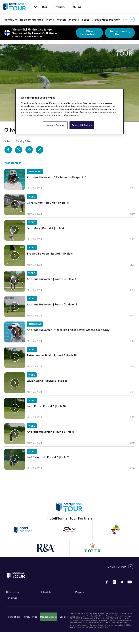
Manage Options (48, 616)
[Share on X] (18, 150)
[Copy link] (39, 150)
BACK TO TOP (117, 566)
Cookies (64, 616)
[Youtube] (129, 582)
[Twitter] (122, 582)
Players (74, 19)
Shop (44, 6)
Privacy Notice (30, 616)
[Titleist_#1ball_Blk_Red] (69, 530)
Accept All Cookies (82, 125)
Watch (61, 19)
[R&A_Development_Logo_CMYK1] (46, 548)
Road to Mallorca (31, 19)
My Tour (77, 6)
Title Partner (13, 592)
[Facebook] (106, 582)
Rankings (11, 598)
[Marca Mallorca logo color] (116, 530)
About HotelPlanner (106, 19)
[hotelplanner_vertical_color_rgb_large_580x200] (23, 530)
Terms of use (13, 616)
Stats (85, 19)
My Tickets (60, 6)
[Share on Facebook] (8, 150)
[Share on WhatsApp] (29, 150)
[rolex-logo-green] (93, 548)
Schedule (10, 19)
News (50, 19)
